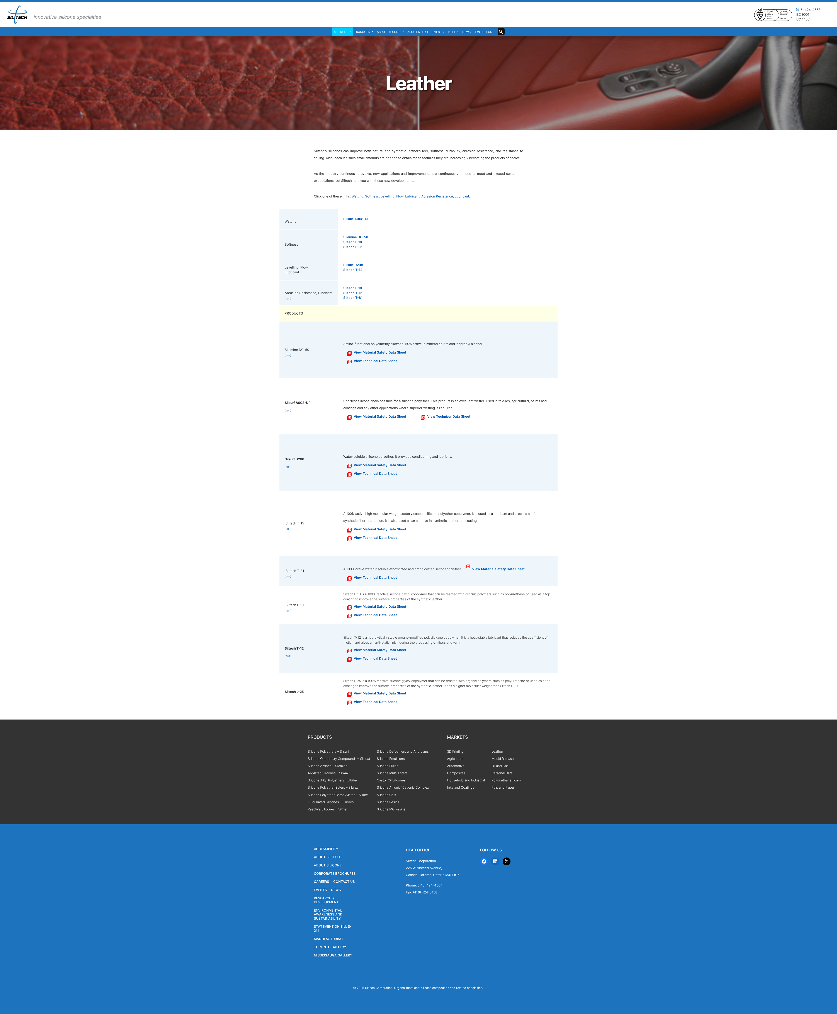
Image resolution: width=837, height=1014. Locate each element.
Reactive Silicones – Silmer (327, 809)
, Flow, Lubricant (407, 196)
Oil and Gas (500, 766)
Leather (497, 752)
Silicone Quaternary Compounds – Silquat (339, 759)
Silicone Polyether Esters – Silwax (333, 787)
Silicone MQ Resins (391, 809)
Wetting (357, 196)
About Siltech (418, 31)
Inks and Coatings (460, 787)
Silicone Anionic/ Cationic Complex (403, 787)
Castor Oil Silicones (391, 780)
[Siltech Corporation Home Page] (53, 14)
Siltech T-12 (352, 270)
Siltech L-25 (352, 247)
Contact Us (483, 31)
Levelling (388, 196)
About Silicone (388, 31)
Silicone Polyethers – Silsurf (328, 752)
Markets (340, 31)
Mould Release (503, 759)
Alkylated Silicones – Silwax (328, 773)
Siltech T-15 (352, 293)
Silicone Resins (388, 802)
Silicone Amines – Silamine (327, 766)
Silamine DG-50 (355, 237)
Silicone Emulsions (391, 759)
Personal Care (502, 773)
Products (362, 31)
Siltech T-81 (352, 298)
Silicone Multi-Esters (392, 773)
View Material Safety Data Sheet (380, 352)
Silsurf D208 (353, 265)
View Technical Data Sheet (375, 361)
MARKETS (457, 737)
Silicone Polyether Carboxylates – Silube (338, 795)
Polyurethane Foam (506, 780)
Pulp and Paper (503, 787)
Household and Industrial (466, 780)
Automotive (455, 766)
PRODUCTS (320, 737)
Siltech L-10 (352, 242)
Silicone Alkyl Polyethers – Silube (332, 780)
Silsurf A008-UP (356, 219)
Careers (453, 31)
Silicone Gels (386, 795)
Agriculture (455, 759)
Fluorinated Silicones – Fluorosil (331, 802)
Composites (456, 773)
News (466, 31)
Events (438, 31)
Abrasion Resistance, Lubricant (445, 196)
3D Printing (455, 752)
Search (503, 32)
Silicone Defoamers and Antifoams (403, 752)
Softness (372, 196)
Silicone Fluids (387, 766)
